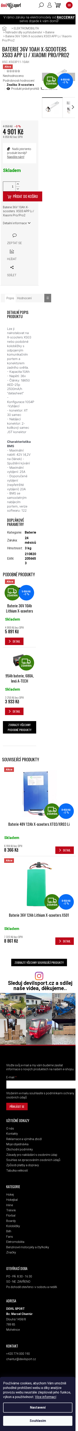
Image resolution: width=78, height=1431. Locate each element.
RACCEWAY (66, 17)
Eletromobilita (15, 1241)
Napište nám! (15, 157)
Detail (67, 850)
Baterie (30, 532)
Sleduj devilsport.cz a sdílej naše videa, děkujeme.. (40, 986)
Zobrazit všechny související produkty (39, 962)
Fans (9, 1236)
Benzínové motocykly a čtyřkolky (27, 1247)
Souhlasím (38, 1421)
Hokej (10, 1194)
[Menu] (69, 5)
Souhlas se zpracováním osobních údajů (33, 1160)
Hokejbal (12, 1199)
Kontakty (12, 1133)
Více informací (45, 1397)
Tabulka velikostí (17, 1170)
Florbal (10, 1215)
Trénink (11, 1210)
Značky (11, 1252)
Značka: (20, 84)
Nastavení (38, 1407)
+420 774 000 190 (18, 1353)
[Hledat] (41, 5)
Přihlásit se (17, 1106)
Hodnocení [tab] (24, 298)
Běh (8, 1231)
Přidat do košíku (25, 196)
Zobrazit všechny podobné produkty (19, 727)
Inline (9, 1205)
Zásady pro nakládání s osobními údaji (31, 1154)
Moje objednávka (17, 1144)
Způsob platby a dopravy (22, 1165)
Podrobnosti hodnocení (18, 80)
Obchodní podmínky (19, 1149)
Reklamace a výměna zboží (24, 1139)
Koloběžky (13, 1226)
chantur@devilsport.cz (21, 1359)
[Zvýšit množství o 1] (18, 184)
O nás (10, 1128)
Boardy (11, 1221)
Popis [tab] (10, 298)
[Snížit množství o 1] (18, 188)
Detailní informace (15, 223)
